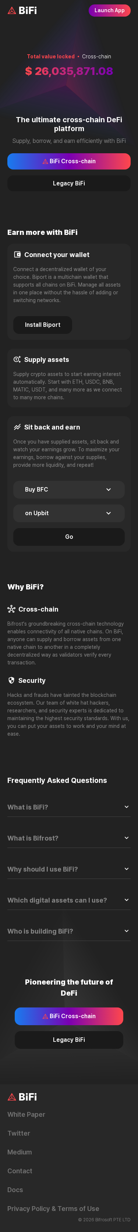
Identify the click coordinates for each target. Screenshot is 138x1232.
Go (69, 536)
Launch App (110, 10)
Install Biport (42, 324)
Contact (19, 1171)
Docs (15, 1190)
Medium (19, 1152)
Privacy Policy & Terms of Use (53, 1208)
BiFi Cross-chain (73, 161)
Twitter (18, 1133)
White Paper (26, 1114)
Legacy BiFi (69, 183)
